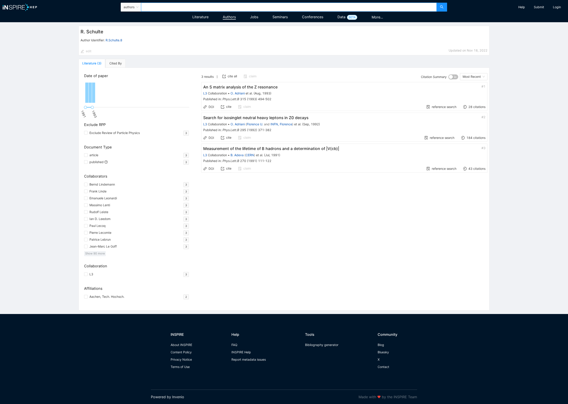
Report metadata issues (248, 359)
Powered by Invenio (167, 397)
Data (341, 17)
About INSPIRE (181, 345)
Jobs (254, 17)
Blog (381, 345)
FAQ (234, 345)
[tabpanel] (284, 189)
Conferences (312, 17)
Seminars (280, 17)
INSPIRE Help (241, 352)
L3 (205, 93)
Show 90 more (95, 253)
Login (557, 7)
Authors (229, 17)
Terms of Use (180, 367)
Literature (200, 17)
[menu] (508, 7)
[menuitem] (521, 7)
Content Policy (181, 352)
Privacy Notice (181, 359)
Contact (383, 367)
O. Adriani (238, 93)
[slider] (85, 107)
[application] (137, 93)
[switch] (453, 76)
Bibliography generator (321, 345)
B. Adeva (237, 155)
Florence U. (255, 124)
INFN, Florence (281, 124)
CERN (250, 155)
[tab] (91, 63)
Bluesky (383, 352)
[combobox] (289, 7)
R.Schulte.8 (114, 40)
